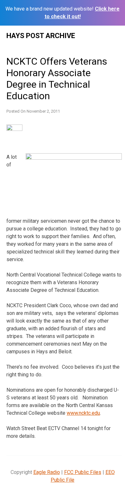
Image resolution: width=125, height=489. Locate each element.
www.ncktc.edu (83, 413)
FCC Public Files (82, 472)
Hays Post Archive (40, 36)
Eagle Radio (46, 472)
